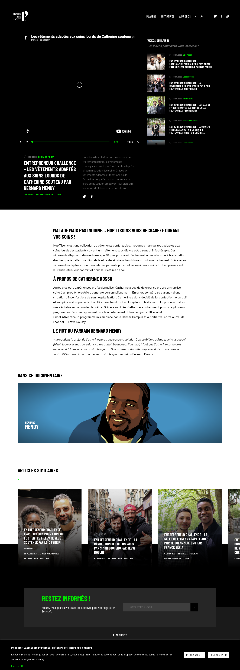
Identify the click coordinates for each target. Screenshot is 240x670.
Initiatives (167, 16)
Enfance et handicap (188, 553)
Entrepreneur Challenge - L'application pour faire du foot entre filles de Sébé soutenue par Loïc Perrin (190, 63)
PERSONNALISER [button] (194, 655)
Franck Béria (185, 528)
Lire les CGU (17, 666)
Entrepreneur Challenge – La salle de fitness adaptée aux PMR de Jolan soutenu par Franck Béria (185, 541)
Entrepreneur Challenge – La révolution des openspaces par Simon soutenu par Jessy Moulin (115, 546)
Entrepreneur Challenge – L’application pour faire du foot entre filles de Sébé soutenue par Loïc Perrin (44, 536)
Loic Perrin (44, 523)
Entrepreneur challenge (48, 194)
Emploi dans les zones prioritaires (41, 553)
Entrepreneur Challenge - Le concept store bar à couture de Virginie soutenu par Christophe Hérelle (189, 129)
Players (151, 16)
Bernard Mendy (46, 156)
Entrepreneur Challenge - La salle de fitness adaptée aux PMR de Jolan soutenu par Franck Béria (189, 107)
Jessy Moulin (115, 533)
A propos (185, 16)
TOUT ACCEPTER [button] (218, 655)
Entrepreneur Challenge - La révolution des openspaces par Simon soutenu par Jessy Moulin (189, 85)
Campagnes (29, 194)
